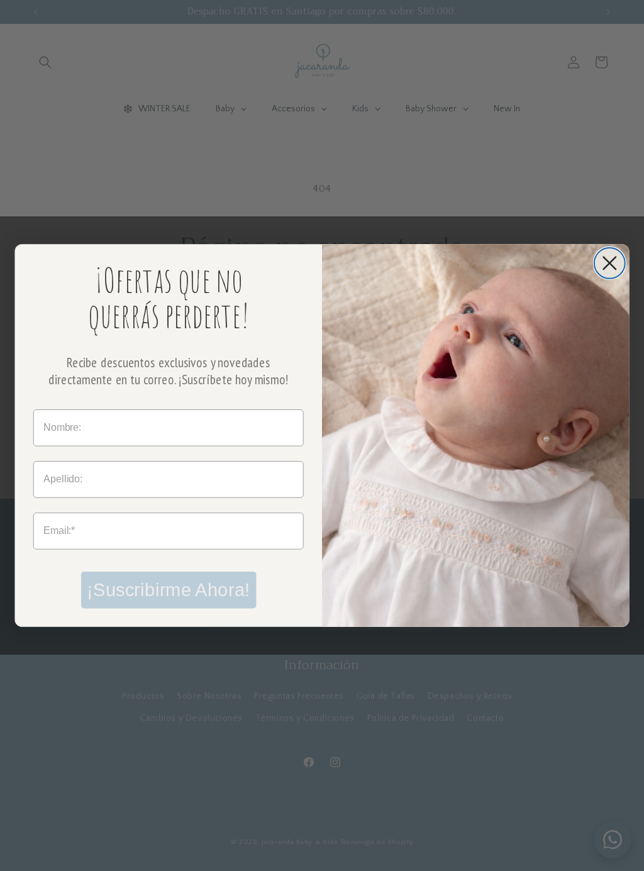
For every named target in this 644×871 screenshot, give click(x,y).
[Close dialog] (609, 263)
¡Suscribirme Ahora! (168, 590)
